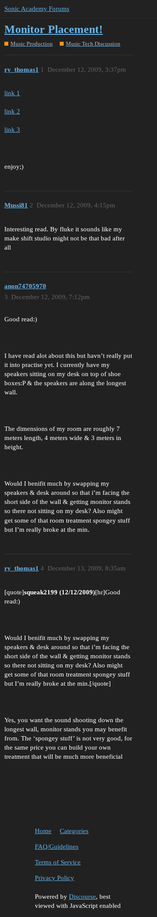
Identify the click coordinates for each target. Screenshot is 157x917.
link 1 (12, 93)
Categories (74, 830)
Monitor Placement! (53, 29)
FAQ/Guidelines (56, 846)
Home (43, 830)
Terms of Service (58, 862)
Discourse (82, 896)
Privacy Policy (54, 877)
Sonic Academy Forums (36, 8)
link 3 (12, 129)
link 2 (12, 111)
